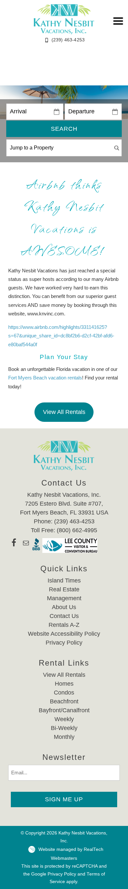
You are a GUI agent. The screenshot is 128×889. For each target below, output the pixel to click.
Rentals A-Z (64, 625)
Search (64, 128)
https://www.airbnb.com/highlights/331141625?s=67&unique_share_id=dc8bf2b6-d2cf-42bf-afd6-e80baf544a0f (61, 335)
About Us (64, 607)
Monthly (64, 737)
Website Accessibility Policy (64, 633)
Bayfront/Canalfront (64, 710)
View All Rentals (64, 412)
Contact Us (64, 616)
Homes (64, 683)
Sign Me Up (64, 799)
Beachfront (64, 701)
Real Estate (64, 589)
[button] (118, 21)
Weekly (64, 719)
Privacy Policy (64, 642)
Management (64, 598)
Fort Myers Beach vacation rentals (45, 377)
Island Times (64, 580)
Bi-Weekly (64, 728)
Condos (64, 692)
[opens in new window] (14, 545)
